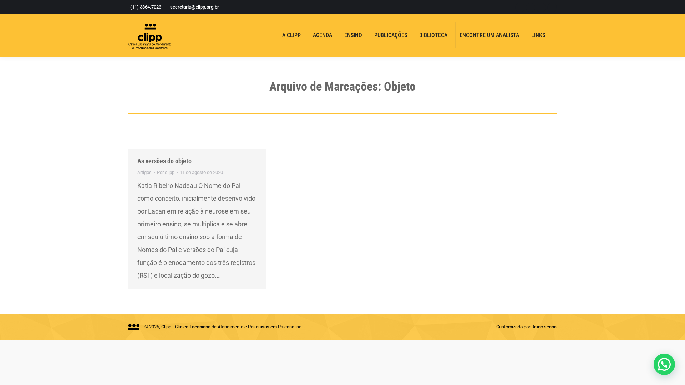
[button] (664, 364)
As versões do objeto (164, 161)
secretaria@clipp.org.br (194, 7)
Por (165, 172)
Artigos (144, 172)
